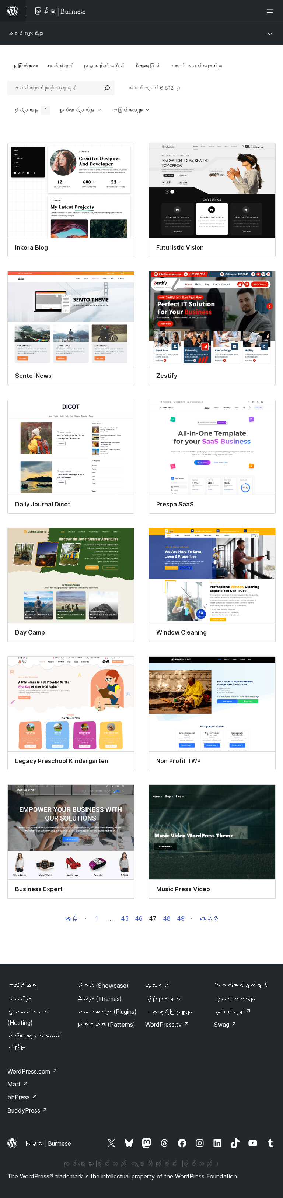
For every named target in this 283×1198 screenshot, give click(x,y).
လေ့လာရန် (157, 985)
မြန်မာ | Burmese (48, 1143)
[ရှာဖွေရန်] (107, 88)
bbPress (22, 1097)
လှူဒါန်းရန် (232, 1011)
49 (181, 918)
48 (167, 918)
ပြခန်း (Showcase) (102, 985)
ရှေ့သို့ (71, 918)
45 (125, 918)
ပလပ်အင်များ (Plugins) (106, 1011)
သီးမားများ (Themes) (99, 998)
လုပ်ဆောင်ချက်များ (77, 110)
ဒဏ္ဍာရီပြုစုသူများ (168, 1011)
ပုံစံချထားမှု (30, 110)
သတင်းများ (19, 998)
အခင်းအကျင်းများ (25, 33)
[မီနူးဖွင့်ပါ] (271, 11)
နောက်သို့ (209, 918)
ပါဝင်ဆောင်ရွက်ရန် (240, 985)
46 (139, 918)
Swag (225, 1024)
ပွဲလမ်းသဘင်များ (234, 998)
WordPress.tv (167, 1024)
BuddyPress (27, 1110)
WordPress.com (32, 1071)
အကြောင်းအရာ (22, 985)
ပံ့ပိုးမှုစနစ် (163, 998)
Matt (17, 1084)
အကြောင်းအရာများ (127, 110)
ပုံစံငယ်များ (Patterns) (105, 1024)
